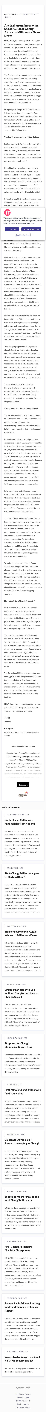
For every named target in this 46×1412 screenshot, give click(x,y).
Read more (23, 785)
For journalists (23, 1404)
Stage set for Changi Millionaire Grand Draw (18, 1045)
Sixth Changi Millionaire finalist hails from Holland (20, 821)
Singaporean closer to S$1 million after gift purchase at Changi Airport (21, 993)
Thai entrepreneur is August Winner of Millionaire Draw (21, 933)
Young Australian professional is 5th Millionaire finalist (22, 1358)
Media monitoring (23, 1394)
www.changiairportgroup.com (23, 756)
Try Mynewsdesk (23, 1401)
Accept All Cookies (31, 229)
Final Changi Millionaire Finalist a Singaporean (18, 1248)
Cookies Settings (22, 235)
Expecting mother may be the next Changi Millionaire (22, 1198)
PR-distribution (23, 1397)
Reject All (12, 229)
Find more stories (23, 1407)
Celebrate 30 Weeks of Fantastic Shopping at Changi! (22, 1141)
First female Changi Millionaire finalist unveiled (23, 1091)
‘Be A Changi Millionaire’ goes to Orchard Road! (22, 875)
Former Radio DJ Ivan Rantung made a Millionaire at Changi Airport (22, 1307)
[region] (23, 224)
